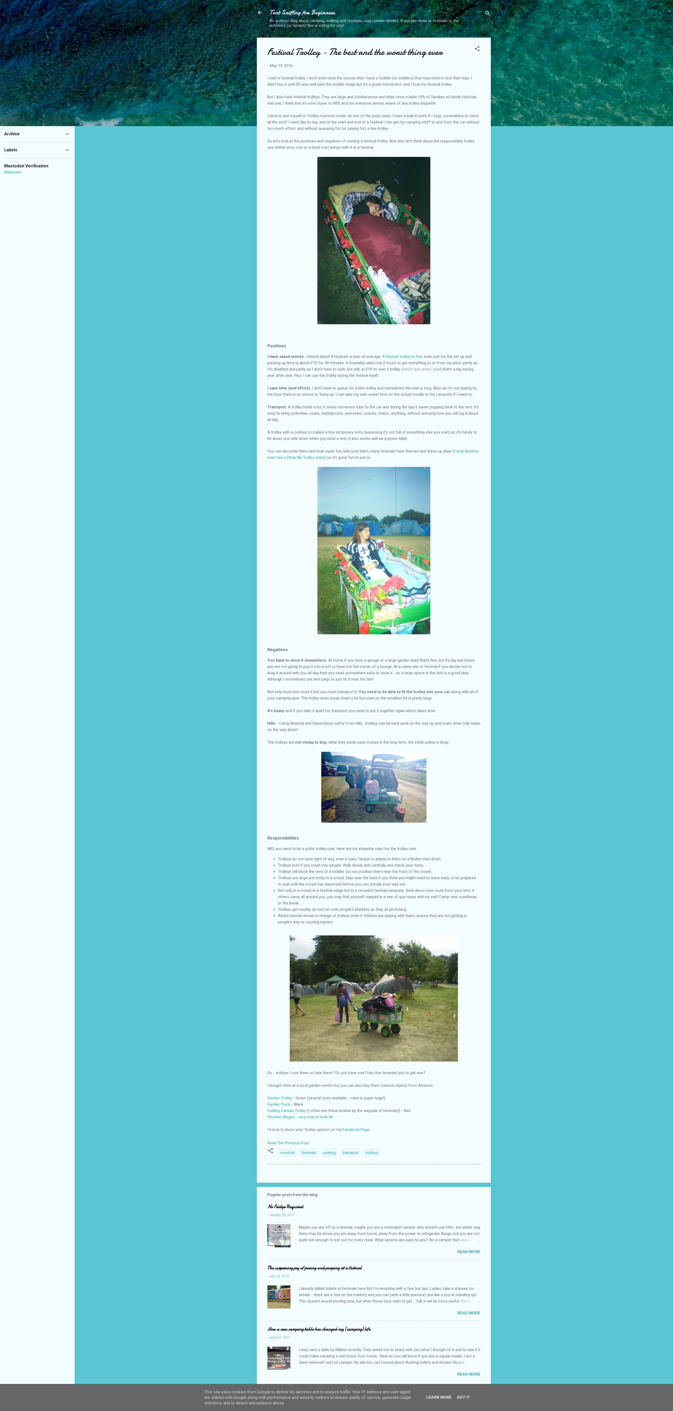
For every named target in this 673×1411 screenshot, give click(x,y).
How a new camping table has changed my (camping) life (318, 1329)
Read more (468, 1251)
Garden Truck (278, 1104)
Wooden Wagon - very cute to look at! (300, 1117)
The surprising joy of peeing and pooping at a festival (314, 1268)
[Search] (488, 14)
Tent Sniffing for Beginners (302, 12)
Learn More (439, 1397)
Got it (463, 1397)
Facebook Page (356, 1129)
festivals (309, 1152)
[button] (477, 49)
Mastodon (13, 172)
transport (351, 1152)
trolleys (371, 1152)
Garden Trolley (279, 1098)
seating (329, 1152)
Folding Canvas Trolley (287, 1110)
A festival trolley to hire (402, 356)
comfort (287, 1152)
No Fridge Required (285, 1206)
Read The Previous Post (288, 1143)
